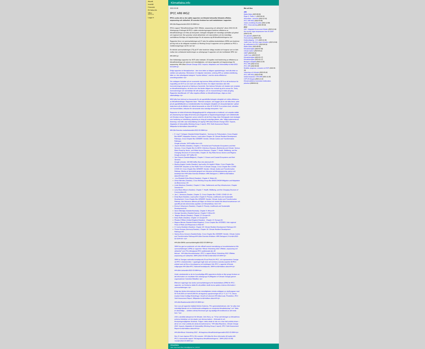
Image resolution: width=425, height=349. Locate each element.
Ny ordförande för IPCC (251, 44)
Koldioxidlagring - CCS (251, 40)
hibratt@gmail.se (189, 347)
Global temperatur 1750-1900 (253, 77)
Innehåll (150, 4)
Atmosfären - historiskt (251, 18)
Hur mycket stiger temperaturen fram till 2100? (259, 31)
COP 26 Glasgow (249, 79)
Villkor (151, 13)
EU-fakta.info (152, 10)
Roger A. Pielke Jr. (250, 16)
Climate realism (249, 51)
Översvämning (248, 38)
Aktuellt (150, 1)
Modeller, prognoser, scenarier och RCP (256, 68)
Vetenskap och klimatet (251, 72)
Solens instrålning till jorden (252, 23)
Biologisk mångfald (250, 61)
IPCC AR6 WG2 (249, 20)
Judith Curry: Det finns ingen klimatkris (256, 42)
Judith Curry (248, 55)
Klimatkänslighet (249, 49)
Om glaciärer (248, 36)
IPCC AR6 (247, 64)
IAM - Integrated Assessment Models (256, 29)
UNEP (246, 53)
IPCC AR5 (247, 66)
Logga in (151, 17)
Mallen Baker (248, 14)
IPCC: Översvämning (250, 25)
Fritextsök (151, 7)
